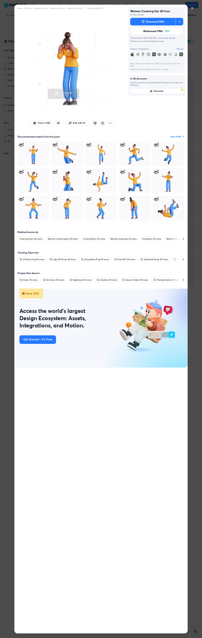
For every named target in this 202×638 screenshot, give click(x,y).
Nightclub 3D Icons (82, 279)
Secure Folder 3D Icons (136, 279)
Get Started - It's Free (37, 339)
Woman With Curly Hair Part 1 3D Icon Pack (76, 8)
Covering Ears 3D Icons (96, 8)
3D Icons (28, 8)
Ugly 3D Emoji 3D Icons (64, 259)
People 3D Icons (41, 8)
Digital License (157, 41)
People (166, 69)
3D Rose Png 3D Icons (33, 259)
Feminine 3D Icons (55, 279)
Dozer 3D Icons (30, 279)
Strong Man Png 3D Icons (96, 259)
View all (179, 49)
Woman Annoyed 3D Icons (123, 238)
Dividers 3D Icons (108, 279)
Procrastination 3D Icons (169, 279)
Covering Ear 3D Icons (94, 238)
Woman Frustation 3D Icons (180, 238)
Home (19, 8)
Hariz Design (138, 14)
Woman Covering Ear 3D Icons (63, 238)
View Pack (175, 136)
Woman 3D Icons (57, 8)
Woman (158, 69)
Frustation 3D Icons (151, 238)
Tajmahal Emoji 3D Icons (156, 259)
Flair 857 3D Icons (126, 259)
